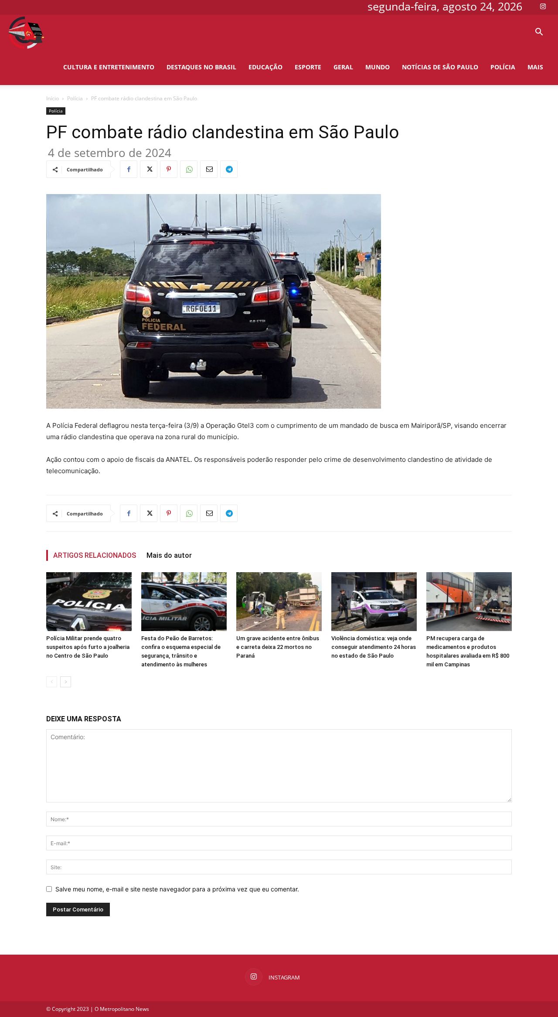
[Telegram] (229, 169)
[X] (148, 169)
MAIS (535, 67)
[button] (538, 33)
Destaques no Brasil (201, 67)
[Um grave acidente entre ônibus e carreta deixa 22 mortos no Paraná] (279, 601)
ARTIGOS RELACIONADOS (94, 555)
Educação (265, 67)
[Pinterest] (168, 169)
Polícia (502, 67)
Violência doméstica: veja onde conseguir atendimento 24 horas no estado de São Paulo (373, 647)
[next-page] (65, 681)
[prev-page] (51, 681)
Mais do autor (169, 555)
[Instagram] (542, 6)
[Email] (209, 169)
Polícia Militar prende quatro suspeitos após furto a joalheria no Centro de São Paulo (87, 647)
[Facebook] (128, 169)
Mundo (377, 67)
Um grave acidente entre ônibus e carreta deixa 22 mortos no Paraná (277, 647)
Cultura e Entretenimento (108, 67)
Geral (343, 67)
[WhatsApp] (188, 169)
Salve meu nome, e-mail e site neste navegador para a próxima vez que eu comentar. (177, 889)
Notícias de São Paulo (440, 67)
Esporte (308, 67)
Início (52, 98)
